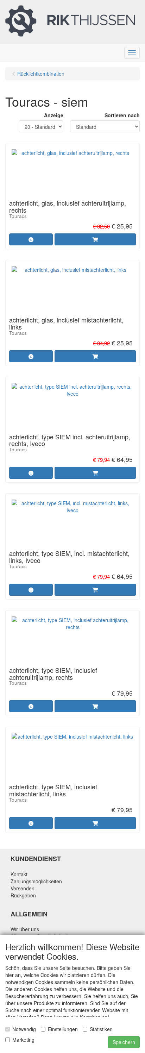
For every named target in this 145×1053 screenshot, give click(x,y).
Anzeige (53, 115)
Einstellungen (63, 1029)
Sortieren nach (122, 115)
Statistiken (101, 1029)
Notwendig (24, 1029)
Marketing (23, 1039)
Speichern (124, 1042)
